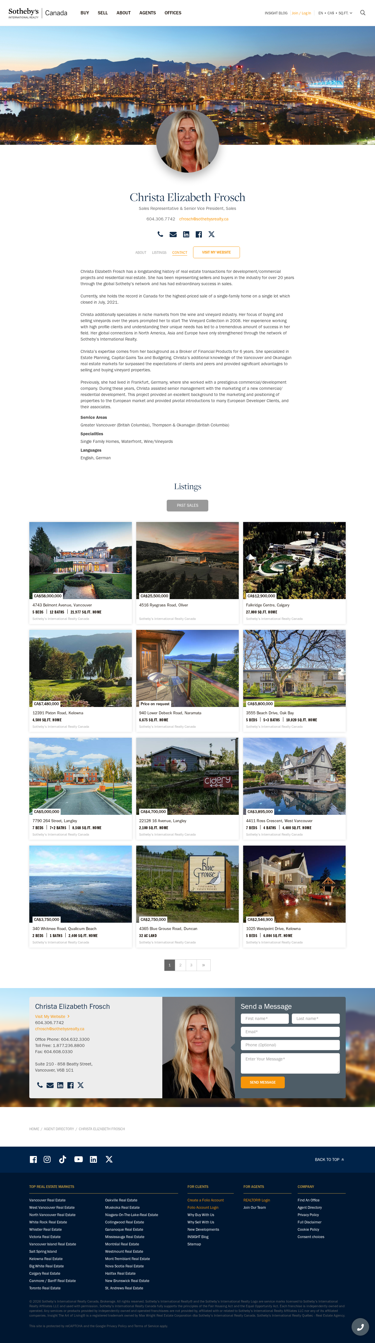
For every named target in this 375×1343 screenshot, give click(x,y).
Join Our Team (254, 1207)
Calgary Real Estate (44, 1273)
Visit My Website (216, 252)
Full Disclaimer (309, 1222)
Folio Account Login (203, 1207)
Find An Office (309, 1200)
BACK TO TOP (327, 1159)
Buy (85, 13)
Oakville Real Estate (121, 1200)
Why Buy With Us (201, 1215)
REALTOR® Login (256, 1200)
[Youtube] (78, 1159)
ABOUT (124, 13)
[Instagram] (47, 1159)
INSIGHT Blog (276, 13)
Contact (179, 252)
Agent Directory (59, 1129)
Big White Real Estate (46, 1266)
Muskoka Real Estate (122, 1207)
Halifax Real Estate (120, 1273)
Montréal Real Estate (122, 1244)
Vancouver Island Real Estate (52, 1244)
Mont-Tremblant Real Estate (127, 1259)
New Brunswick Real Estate (127, 1281)
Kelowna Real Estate (46, 1259)
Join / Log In (301, 13)
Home (34, 1129)
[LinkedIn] (93, 1159)
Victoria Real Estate (45, 1237)
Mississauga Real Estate (124, 1237)
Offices (173, 13)
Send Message (263, 1082)
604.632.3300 (75, 1039)
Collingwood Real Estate (124, 1222)
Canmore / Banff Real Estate (52, 1281)
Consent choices (311, 1237)
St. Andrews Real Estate (124, 1288)
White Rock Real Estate (48, 1222)
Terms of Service (146, 1326)
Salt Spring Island (43, 1251)
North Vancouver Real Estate (52, 1215)
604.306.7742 (160, 219)
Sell (103, 13)
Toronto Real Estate (45, 1288)
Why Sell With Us (201, 1222)
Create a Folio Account (206, 1200)
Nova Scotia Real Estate (124, 1266)
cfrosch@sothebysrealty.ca (204, 219)
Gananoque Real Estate (124, 1229)
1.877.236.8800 (69, 1045)
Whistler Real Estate (45, 1229)
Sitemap (194, 1244)
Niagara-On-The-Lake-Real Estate (131, 1215)
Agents (147, 13)
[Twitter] (109, 1159)
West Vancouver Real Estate (52, 1207)
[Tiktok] (62, 1159)
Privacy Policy (308, 1215)
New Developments (203, 1229)
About (140, 252)
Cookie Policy (308, 1229)
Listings (159, 252)
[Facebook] (34, 1159)
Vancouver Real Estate (47, 1200)
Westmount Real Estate (124, 1251)
